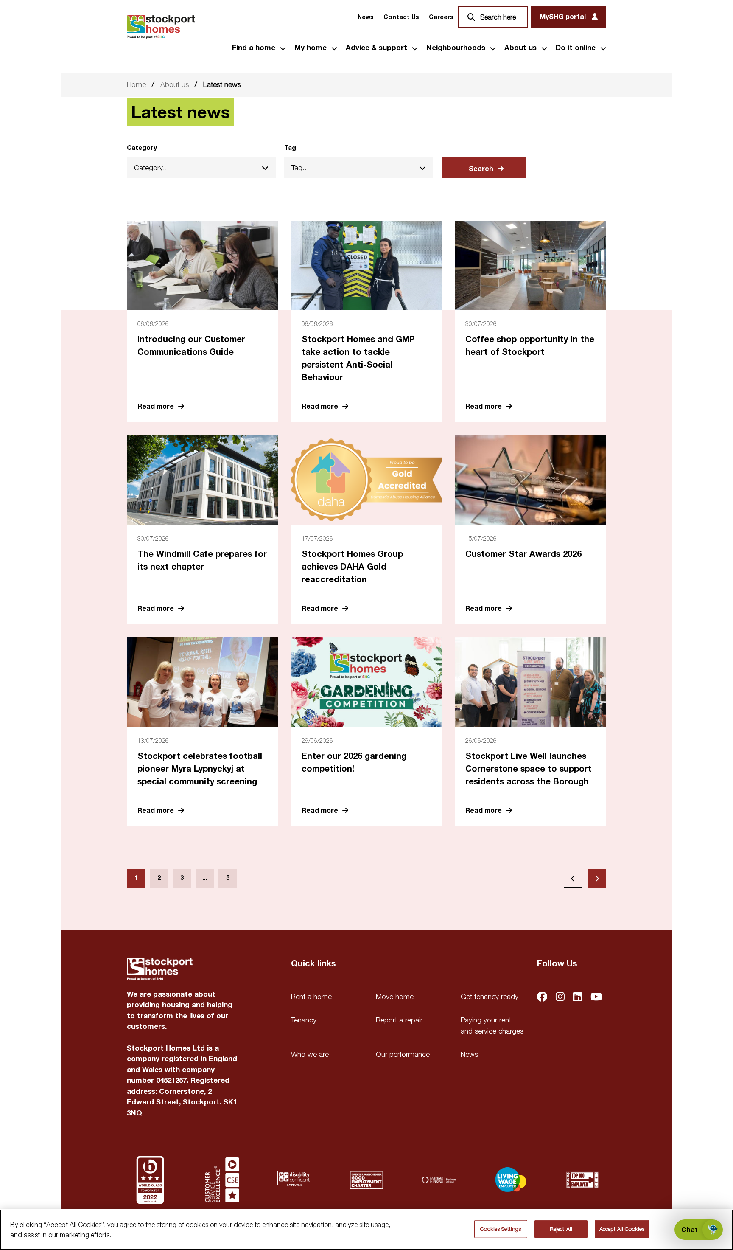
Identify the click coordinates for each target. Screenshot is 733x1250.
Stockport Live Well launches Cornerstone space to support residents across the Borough (528, 769)
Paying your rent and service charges (492, 1025)
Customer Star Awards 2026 (523, 554)
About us (520, 47)
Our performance (403, 1054)
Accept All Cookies (621, 1228)
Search (481, 168)
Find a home (253, 47)
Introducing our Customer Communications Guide (191, 345)
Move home (395, 996)
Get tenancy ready (489, 996)
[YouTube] (596, 998)
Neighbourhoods (455, 47)
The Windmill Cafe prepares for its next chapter (202, 560)
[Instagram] (560, 998)
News (365, 17)
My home (310, 47)
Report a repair (399, 1020)
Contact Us (401, 17)
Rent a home (311, 996)
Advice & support (376, 47)
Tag (290, 148)
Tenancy (303, 1020)
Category (142, 148)
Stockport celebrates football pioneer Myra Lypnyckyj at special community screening (199, 769)
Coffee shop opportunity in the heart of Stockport (529, 345)
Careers (441, 17)
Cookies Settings (500, 1228)
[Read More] (202, 265)
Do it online (576, 47)
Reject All (561, 1228)
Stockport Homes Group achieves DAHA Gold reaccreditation (352, 567)
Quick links (313, 964)
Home (136, 84)
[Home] (161, 27)
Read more (155, 406)
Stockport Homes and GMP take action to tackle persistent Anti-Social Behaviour (358, 358)
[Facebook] (542, 998)
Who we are (310, 1054)
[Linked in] (577, 998)
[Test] (222, 1179)
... (204, 878)
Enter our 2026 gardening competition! (354, 762)
